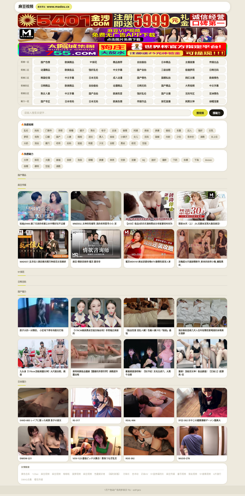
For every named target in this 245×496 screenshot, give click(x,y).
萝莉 (26, 136)
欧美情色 (214, 77)
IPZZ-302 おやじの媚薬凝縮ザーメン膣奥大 (199, 420)
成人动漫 (117, 77)
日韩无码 (214, 69)
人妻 (69, 136)
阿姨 (136, 130)
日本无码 (93, 77)
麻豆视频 (45, 474)
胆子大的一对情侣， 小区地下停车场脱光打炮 (41, 330)
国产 (58, 136)
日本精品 (166, 62)
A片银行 (217, 474)
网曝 (71, 130)
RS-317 (76, 420)
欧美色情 (117, 101)
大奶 (26, 143)
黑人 (101, 136)
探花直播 (166, 101)
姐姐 (80, 143)
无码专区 (190, 93)
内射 (168, 136)
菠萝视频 (76, 474)
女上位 (214, 136)
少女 (101, 143)
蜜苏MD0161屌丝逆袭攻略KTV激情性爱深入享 (148, 261)
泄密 (60, 130)
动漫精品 (45, 69)
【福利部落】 (114, 474)
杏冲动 (135, 474)
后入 (189, 130)
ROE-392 (130, 458)
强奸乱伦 (93, 69)
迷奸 (153, 160)
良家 (69, 160)
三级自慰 (166, 69)
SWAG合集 (26, 479)
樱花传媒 (38, 479)
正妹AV (144, 474)
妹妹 (112, 136)
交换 (123, 160)
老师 (58, 143)
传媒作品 (141, 101)
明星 (90, 143)
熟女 (93, 130)
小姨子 (124, 136)
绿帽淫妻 (214, 101)
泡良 (80, 160)
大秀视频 (190, 85)
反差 (114, 130)
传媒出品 (214, 62)
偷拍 (168, 130)
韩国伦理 (45, 77)
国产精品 (166, 85)
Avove (208, 160)
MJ (143, 160)
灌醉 (164, 160)
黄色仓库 (25, 474)
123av (35, 474)
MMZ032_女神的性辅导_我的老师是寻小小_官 (95, 223)
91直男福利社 (157, 474)
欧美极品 (69, 69)
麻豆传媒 (22, 184)
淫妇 (90, 136)
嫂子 (82, 130)
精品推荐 (117, 62)
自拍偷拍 (141, 62)
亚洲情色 (214, 93)
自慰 (112, 143)
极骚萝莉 (190, 69)
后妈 (69, 143)
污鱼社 (126, 474)
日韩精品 (45, 85)
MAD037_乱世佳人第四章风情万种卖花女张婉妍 (43, 261)
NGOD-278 (184, 458)
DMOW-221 (26, 458)
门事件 (48, 130)
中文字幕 (117, 69)
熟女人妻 (45, 93)
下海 (196, 160)
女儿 (136, 136)
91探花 (93, 62)
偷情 (125, 130)
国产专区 (45, 101)
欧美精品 (69, 62)
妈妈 (37, 130)
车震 (179, 130)
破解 (157, 136)
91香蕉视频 (205, 474)
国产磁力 (22, 291)
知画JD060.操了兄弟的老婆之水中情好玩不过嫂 (42, 223)
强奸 (200, 130)
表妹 (146, 130)
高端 (58, 160)
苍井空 (190, 136)
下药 (175, 160)
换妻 (157, 130)
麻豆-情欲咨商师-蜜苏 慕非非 (86, 261)
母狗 (37, 136)
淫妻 (133, 160)
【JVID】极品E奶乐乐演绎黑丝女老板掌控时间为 (149, 223)
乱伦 (26, 130)
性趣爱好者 (99, 474)
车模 (186, 160)
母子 (103, 130)
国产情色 (141, 77)
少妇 (179, 136)
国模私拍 (166, 77)
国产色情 (45, 62)
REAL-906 (130, 420)
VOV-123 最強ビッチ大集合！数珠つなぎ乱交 (95, 458)
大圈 (47, 160)
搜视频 (200, 113)
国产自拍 (141, 69)
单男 (112, 160)
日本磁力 (22, 381)
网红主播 (190, 77)
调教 (202, 136)
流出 (37, 143)
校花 (133, 143)
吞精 (26, 166)
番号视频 (181, 474)
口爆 (47, 136)
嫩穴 (47, 143)
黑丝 (123, 143)
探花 (37, 160)
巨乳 (211, 130)
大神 (26, 160)
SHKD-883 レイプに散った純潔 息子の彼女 (40, 420)
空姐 (144, 143)
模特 (37, 166)
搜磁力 (216, 113)
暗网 (80, 136)
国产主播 (166, 93)
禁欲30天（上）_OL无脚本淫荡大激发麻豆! (199, 223)
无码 (146, 136)
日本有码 (69, 101)
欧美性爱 (117, 93)
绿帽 (90, 160)
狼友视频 (193, 474)
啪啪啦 (66, 474)
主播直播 (190, 62)
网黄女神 (190, 101)
